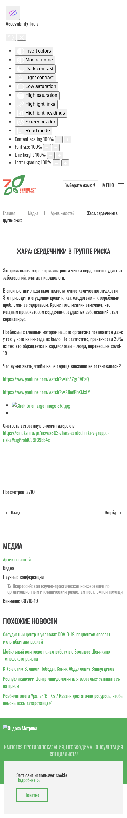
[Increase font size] (56, 147)
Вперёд (111, 512)
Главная (9, 213)
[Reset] (11, 37)
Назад (15, 512)
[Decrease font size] (47, 147)
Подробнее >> (28, 779)
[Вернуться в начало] (19, 184)
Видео (8, 568)
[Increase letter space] (65, 162)
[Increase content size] (67, 139)
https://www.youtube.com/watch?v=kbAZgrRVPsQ (46, 379)
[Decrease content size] (59, 139)
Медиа (33, 213)
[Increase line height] (60, 155)
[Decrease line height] (51, 155)
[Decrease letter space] (56, 162)
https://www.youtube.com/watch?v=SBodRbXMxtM (47, 392)
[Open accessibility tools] (13, 13)
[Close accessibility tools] (21, 37)
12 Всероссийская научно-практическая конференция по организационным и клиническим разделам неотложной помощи (65, 589)
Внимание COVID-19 (20, 600)
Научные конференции (23, 576)
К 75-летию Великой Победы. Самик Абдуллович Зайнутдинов (58, 668)
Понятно (32, 795)
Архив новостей (62, 213)
